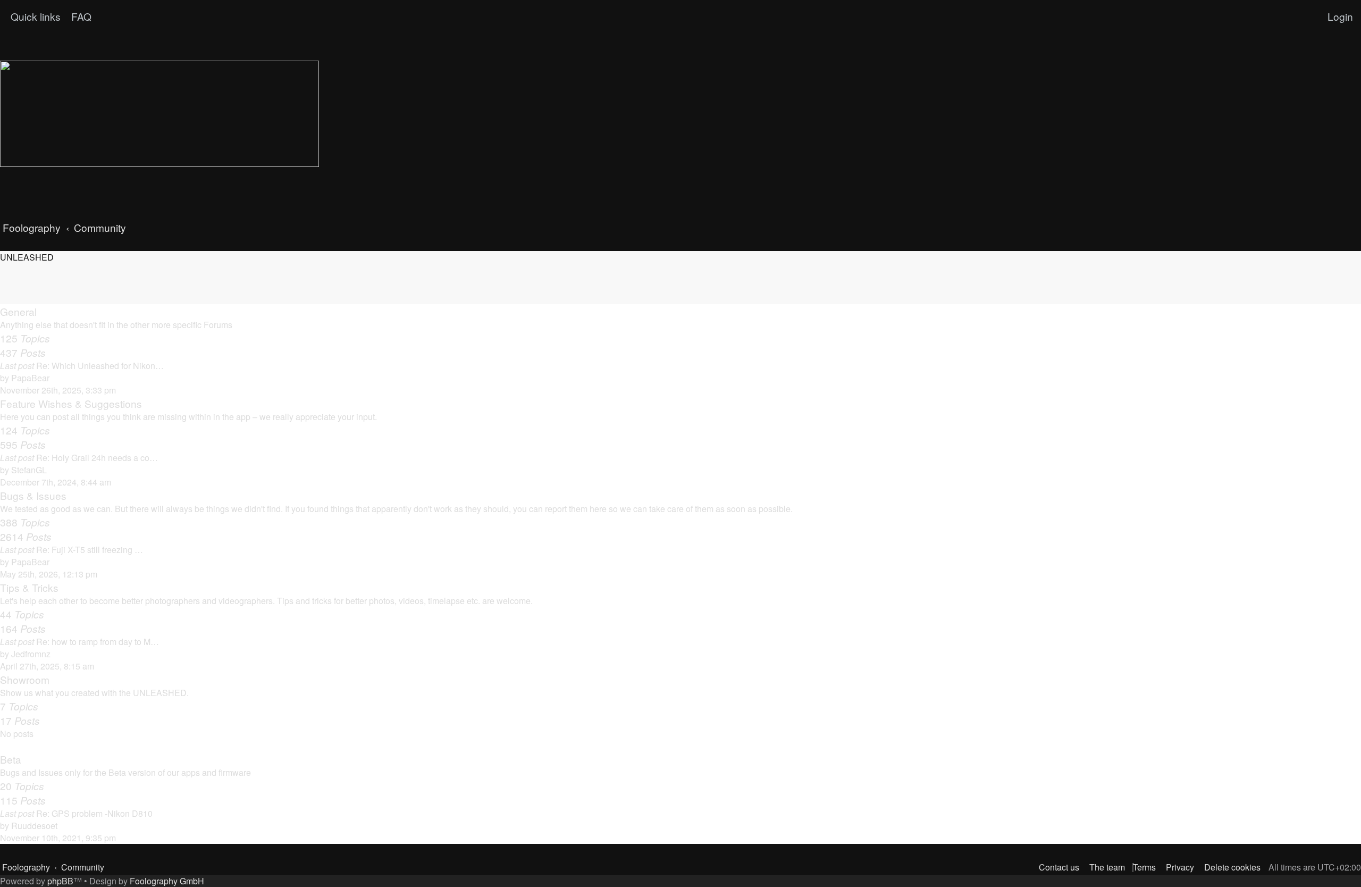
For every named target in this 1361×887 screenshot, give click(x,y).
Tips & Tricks (29, 587)
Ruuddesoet (34, 825)
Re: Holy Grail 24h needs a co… (97, 457)
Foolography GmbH (167, 881)
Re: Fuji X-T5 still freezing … (89, 549)
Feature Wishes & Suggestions (71, 403)
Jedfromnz (31, 654)
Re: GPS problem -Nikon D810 (94, 813)
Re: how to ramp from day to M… (97, 641)
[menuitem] (80, 16)
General (18, 311)
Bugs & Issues (33, 495)
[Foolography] (159, 114)
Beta (10, 759)
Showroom (24, 679)
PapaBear (30, 378)
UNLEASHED (27, 257)
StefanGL (29, 470)
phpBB (60, 881)
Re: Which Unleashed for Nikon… (100, 365)
